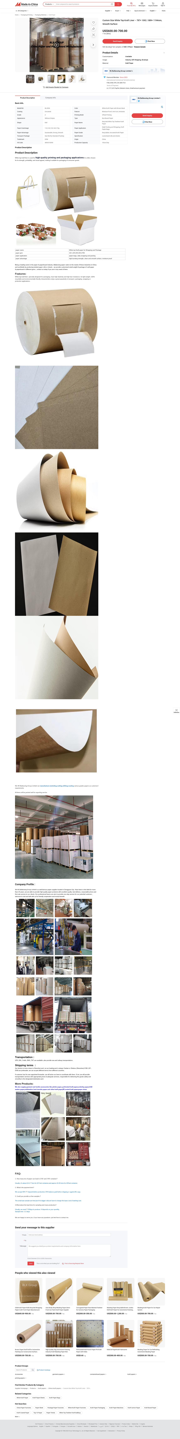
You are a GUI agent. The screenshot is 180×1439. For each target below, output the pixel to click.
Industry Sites (103, 1424)
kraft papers (131, 1374)
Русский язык (71, 1426)
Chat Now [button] (151, 41)
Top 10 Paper (38, 1413)
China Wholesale (81, 1424)
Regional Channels (114, 1424)
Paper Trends (50, 1413)
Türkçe (130, 1426)
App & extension (139, 11)
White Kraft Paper (22, 1398)
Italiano (80, 1426)
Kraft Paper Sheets (38, 1398)
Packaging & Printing (27, 15)
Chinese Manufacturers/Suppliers (65, 1424)
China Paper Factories (24, 1408)
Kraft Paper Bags (54, 1398)
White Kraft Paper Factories (77, 1408)
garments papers (58, 1374)
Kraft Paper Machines (116, 1408)
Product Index (126, 1424)
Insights (142, 1424)
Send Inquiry (117, 41)
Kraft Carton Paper (134, 1408)
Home (16, 15)
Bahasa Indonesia (148, 1426)
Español (48, 1426)
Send (30, 1263)
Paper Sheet (39, 1408)
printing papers (20, 1378)
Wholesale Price (92, 1424)
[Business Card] (162, 107)
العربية (101, 1426)
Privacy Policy (121, 1431)
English (41, 1426)
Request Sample (140, 47)
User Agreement (101, 1431)
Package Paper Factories (56, 1408)
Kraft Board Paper (150, 1408)
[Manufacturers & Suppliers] (26, 4)
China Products (49, 1424)
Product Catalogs (44, 1370)
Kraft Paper (52, 15)
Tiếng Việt (138, 1426)
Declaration (111, 1431)
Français (62, 1426)
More (17, 1417)
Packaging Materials (40, 15)
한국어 (107, 1426)
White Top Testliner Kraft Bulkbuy (70, 1413)
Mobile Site (135, 1424)
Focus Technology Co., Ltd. (76, 1431)
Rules (163, 11)
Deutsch (86, 1426)
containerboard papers (97, 1374)
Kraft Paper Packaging (97, 1408)
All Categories (22, 11)
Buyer (117, 11)
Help (127, 11)
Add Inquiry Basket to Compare (57, 87)
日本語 (113, 1426)
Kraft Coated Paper (23, 1413)
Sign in (163, 5)
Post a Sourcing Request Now (73, 1263)
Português (55, 1426)
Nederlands (94, 1426)
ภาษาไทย (124, 1426)
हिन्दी (118, 1426)
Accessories (19, 1374)
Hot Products (39, 1424)
